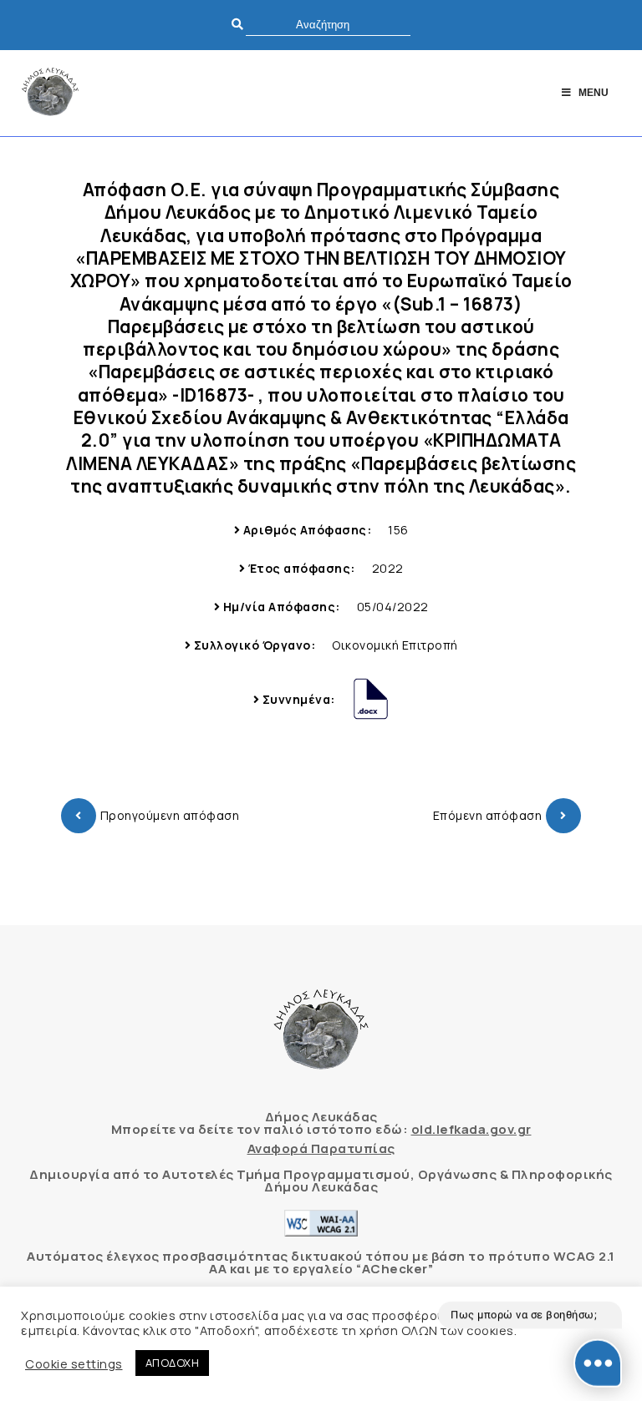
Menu (593, 93)
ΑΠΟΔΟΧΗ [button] (172, 1362)
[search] (328, 24)
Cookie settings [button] (74, 1363)
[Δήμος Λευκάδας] (50, 93)
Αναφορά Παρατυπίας (321, 1148)
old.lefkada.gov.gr (471, 1129)
